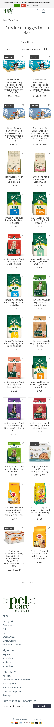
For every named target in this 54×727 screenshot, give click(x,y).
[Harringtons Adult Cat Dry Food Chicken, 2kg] (14, 162)
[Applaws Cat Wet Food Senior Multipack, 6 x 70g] (39, 452)
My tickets (8, 662)
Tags (11, 20)
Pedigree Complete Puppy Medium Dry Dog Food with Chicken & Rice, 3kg (14, 511)
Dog (5, 633)
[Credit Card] (12, 723)
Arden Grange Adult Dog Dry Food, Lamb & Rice (40, 302)
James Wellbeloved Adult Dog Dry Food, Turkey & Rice (40, 384)
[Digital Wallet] (26, 723)
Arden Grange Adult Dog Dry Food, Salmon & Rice (14, 384)
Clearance (7, 625)
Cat (4, 629)
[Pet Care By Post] (8, 11)
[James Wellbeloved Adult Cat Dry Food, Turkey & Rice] (39, 203)
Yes (17, 5)
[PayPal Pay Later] (40, 723)
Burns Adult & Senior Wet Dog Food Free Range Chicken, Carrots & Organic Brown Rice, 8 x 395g (40, 86)
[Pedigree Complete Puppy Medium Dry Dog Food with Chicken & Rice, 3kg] (14, 493)
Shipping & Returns (12, 687)
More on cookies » (33, 5)
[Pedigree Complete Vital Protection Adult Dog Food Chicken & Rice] (39, 536)
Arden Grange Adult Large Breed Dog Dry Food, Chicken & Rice (14, 427)
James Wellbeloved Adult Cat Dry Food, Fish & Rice (14, 220)
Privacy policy (9, 683)
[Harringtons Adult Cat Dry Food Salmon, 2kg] (39, 162)
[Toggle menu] (48, 11)
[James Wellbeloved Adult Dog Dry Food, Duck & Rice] (39, 244)
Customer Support (12, 691)
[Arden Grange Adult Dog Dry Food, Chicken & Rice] (14, 244)
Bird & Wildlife (9, 640)
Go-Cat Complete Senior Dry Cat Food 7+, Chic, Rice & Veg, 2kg (40, 511)
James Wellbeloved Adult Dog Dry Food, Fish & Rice (14, 302)
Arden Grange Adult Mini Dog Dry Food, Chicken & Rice (40, 425)
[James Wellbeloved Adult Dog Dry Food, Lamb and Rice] (14, 326)
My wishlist (8, 666)
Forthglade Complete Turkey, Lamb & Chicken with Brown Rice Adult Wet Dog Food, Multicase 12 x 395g (14, 558)
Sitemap (7, 695)
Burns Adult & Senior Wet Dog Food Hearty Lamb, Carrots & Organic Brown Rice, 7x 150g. (14, 134)
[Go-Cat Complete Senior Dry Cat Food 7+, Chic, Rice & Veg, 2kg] (39, 493)
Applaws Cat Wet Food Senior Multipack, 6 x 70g (40, 469)
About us (7, 675)
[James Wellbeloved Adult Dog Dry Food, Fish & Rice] (14, 285)
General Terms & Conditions (16, 679)
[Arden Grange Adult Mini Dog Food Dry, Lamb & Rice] (14, 452)
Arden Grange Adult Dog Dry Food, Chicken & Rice (14, 261)
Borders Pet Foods (12, 644)
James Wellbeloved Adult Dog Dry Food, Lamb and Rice (14, 343)
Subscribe (42, 706)
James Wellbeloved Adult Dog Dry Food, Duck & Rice (40, 261)
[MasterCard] (16, 723)
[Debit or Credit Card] (36, 723)
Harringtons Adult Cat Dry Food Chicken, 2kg (14, 179)
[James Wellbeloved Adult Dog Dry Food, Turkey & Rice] (39, 367)
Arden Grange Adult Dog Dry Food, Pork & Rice (40, 343)
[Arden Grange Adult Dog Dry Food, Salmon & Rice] (14, 367)
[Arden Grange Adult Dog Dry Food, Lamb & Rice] (39, 285)
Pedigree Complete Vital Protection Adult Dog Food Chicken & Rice (39, 555)
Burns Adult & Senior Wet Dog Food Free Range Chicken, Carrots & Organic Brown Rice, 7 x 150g (14, 86)
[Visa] (20, 723)
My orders (8, 658)
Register (7, 654)
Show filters (27, 42)
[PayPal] (32, 723)
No (23, 5)
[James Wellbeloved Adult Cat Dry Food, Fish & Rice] (14, 203)
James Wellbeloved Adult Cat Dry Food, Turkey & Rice (39, 220)
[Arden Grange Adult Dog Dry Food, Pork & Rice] (39, 326)
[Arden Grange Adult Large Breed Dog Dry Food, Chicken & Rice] (14, 408)
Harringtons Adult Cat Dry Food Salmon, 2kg (40, 179)
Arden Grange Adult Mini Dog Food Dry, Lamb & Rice (14, 469)
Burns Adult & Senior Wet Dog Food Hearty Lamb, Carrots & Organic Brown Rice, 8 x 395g (40, 134)
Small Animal (9, 636)
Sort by (22, 49)
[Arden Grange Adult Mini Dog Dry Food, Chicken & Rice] (39, 408)
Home (5, 20)
